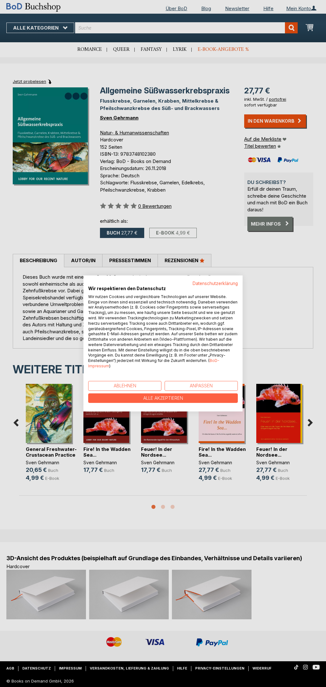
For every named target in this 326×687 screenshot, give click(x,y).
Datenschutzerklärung (215, 283)
